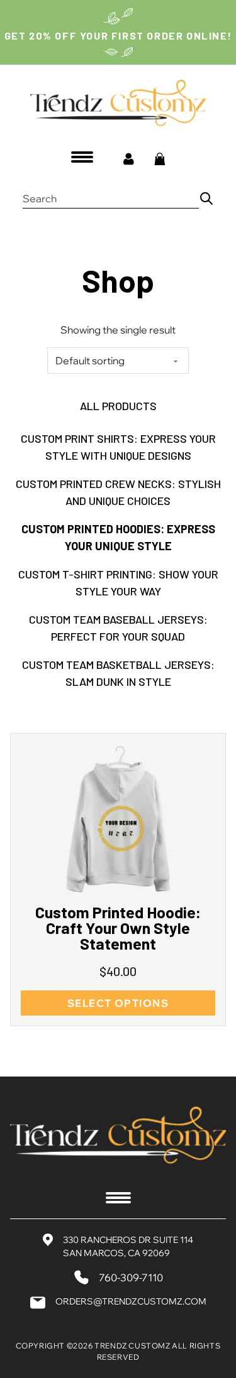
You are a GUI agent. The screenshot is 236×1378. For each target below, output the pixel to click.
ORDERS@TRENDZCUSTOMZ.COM (130, 1301)
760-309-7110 (131, 1277)
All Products (118, 406)
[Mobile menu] (82, 156)
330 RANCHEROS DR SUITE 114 (128, 1239)
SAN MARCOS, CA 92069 (116, 1253)
